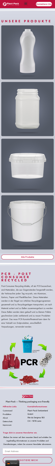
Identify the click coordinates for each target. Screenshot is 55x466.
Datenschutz (7, 421)
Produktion (7, 414)
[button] (26, 3)
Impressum (7, 425)
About (5, 417)
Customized (7, 410)
